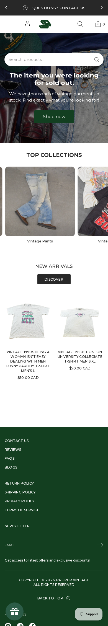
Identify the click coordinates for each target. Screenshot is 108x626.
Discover (54, 279)
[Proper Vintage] (45, 24)
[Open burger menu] (10, 24)
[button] (80, 24)
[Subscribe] (100, 545)
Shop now (54, 116)
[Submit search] (97, 59)
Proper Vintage (72, 580)
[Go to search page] (80, 24)
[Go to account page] (27, 25)
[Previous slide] (6, 8)
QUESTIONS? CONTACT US (59, 8)
